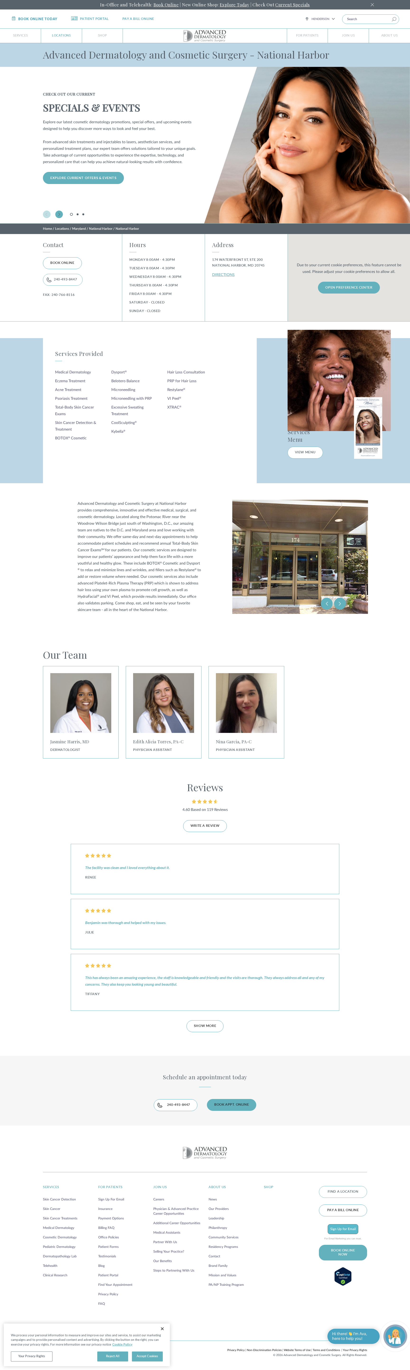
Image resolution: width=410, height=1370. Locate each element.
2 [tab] (78, 214)
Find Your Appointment (115, 1285)
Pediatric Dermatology (59, 1247)
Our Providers (219, 1209)
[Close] (162, 1329)
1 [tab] (72, 215)
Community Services (223, 1237)
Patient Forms (108, 1247)
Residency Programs (223, 1247)
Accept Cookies (147, 1356)
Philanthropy (218, 1228)
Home (47, 228)
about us (217, 1187)
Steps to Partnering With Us (173, 1270)
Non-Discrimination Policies (264, 1350)
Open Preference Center (348, 287)
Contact (214, 1256)
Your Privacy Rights (355, 1350)
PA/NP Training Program (226, 1285)
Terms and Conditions (326, 1350)
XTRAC (174, 407)
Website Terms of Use (297, 1350)
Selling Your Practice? (168, 1251)
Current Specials (292, 5)
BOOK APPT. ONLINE (231, 1104)
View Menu (305, 452)
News (213, 1199)
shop (269, 1187)
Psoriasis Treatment (71, 398)
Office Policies (108, 1237)
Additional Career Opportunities (176, 1223)
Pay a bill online (138, 19)
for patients (110, 1187)
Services (20, 35)
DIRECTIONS (223, 275)
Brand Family (218, 1266)
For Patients (307, 35)
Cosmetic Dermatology (60, 1237)
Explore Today (234, 5)
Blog (101, 1266)
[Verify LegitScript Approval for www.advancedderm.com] (343, 1276)
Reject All (112, 1356)
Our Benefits (162, 1261)
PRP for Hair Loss (181, 381)
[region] (87, 1345)
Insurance (105, 1209)
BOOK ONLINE (62, 263)
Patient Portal (94, 19)
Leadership (216, 1218)
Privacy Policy (108, 1294)
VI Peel (174, 398)
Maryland (79, 228)
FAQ (101, 1304)
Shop (102, 35)
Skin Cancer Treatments (60, 1218)
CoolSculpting (124, 423)
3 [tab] (83, 214)
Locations (61, 35)
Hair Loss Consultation (186, 372)
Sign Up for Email (343, 1229)
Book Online (166, 5)
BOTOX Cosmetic (71, 438)
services (51, 1187)
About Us (389, 35)
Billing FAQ (106, 1228)
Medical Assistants (166, 1232)
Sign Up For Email (111, 1199)
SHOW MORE (205, 1026)
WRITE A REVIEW (205, 826)
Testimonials (107, 1256)
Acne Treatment (68, 390)
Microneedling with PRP (131, 398)
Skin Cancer (51, 1209)
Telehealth (50, 1266)
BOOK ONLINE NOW (343, 1252)
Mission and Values (222, 1275)
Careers (158, 1199)
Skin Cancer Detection (59, 1199)
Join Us (348, 35)
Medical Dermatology (73, 372)
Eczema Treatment (70, 381)
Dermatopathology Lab (60, 1256)
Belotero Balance (125, 381)
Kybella (118, 431)
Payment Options (111, 1218)
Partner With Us (165, 1242)
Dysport (119, 372)
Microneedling (123, 390)
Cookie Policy (122, 1344)
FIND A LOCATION (343, 1191)
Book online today (37, 19)
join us (160, 1187)
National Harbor (100, 228)
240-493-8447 (65, 279)
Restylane (176, 390)
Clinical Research (55, 1275)
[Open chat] (395, 1336)
